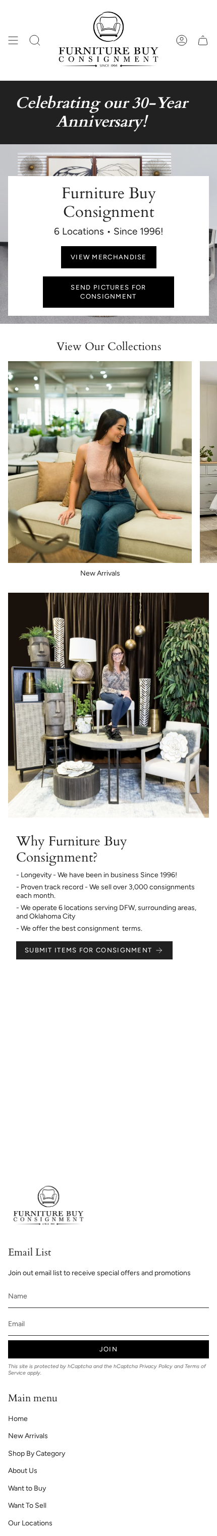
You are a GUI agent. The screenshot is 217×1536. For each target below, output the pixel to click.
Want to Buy (27, 1488)
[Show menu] (13, 40)
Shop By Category (36, 1453)
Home (18, 1418)
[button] (34, 40)
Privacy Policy (156, 1366)
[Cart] (202, 40)
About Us (22, 1470)
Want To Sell (27, 1505)
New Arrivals (28, 1436)
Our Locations (30, 1523)
